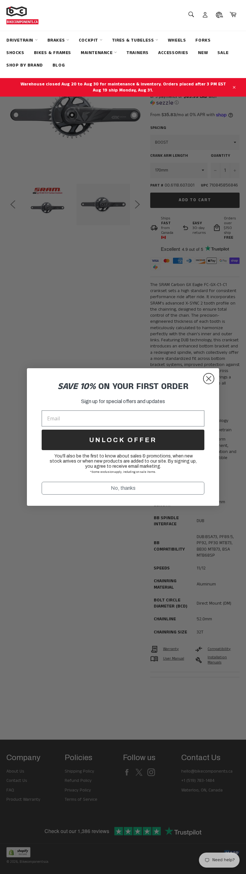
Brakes (56, 40)
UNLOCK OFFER (123, 439)
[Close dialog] (208, 378)
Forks (202, 40)
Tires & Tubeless (133, 40)
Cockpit (89, 40)
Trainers (138, 53)
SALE (222, 53)
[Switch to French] (219, 15)
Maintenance (97, 53)
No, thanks (123, 488)
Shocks (15, 53)
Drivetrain (20, 40)
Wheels (177, 40)
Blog (59, 65)
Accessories (173, 53)
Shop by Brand (24, 65)
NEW (203, 53)
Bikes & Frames (52, 53)
